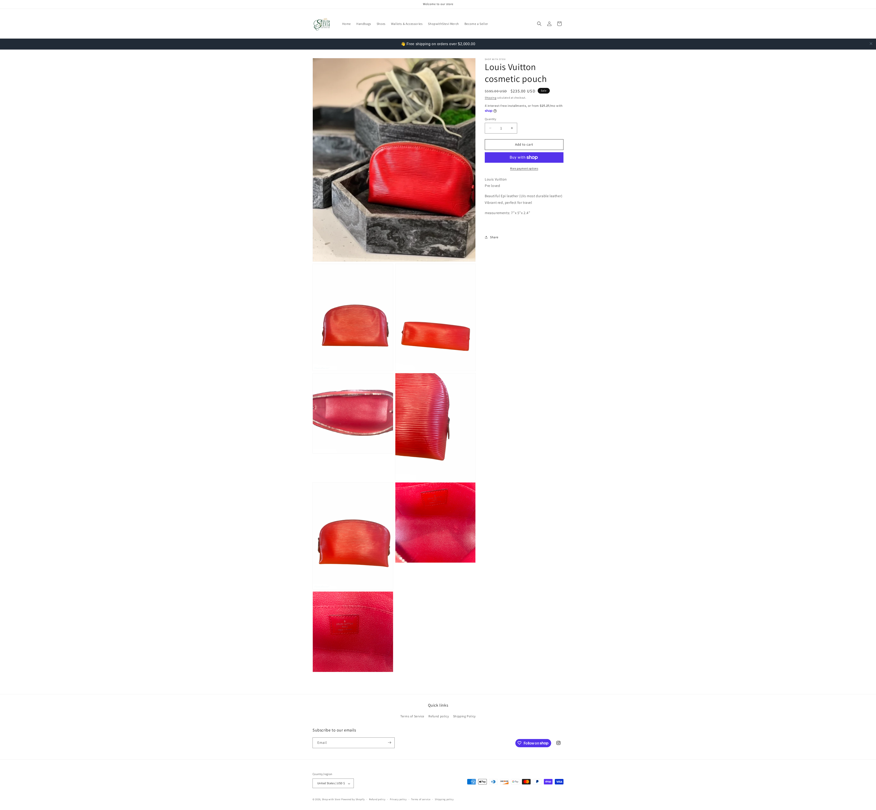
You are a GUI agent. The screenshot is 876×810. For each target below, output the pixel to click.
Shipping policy (444, 799)
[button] (539, 24)
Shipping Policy (464, 716)
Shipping (490, 97)
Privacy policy (398, 799)
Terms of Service (412, 716)
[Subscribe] (389, 742)
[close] (871, 43)
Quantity (490, 119)
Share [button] (494, 237)
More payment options (524, 168)
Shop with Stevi (331, 799)
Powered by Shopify (353, 799)
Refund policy (438, 716)
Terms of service (420, 799)
